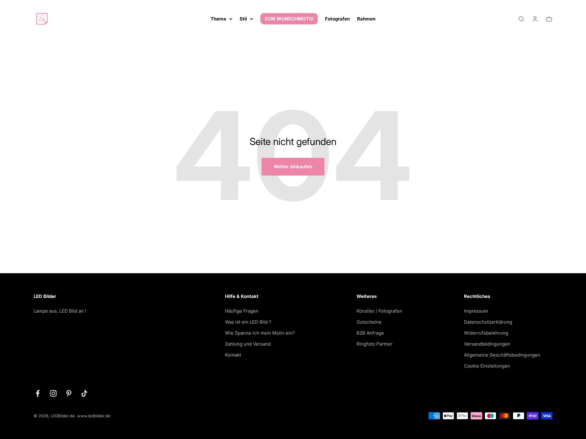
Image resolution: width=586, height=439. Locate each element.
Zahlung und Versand (248, 344)
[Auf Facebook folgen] (38, 393)
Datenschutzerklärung (488, 322)
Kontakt (233, 355)
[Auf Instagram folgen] (53, 393)
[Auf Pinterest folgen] (69, 393)
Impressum (476, 311)
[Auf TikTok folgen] (84, 393)
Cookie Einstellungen (487, 366)
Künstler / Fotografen (379, 311)
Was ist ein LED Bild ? (248, 322)
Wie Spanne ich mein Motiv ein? (260, 333)
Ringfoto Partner (374, 344)
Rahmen (366, 19)
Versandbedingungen (487, 344)
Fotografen (337, 19)
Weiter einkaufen (293, 166)
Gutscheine (369, 322)
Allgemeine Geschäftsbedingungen (502, 355)
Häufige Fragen (242, 311)
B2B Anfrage (370, 333)
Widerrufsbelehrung (486, 333)
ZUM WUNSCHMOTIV (289, 19)
